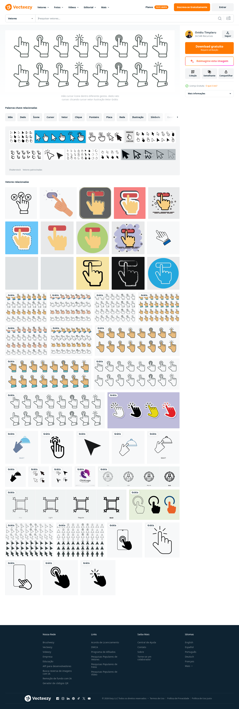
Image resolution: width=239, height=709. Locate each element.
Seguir (228, 36)
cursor (50, 117)
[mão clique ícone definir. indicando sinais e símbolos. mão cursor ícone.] (154, 504)
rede (122, 117)
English (189, 642)
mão (10, 117)
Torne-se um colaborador (144, 658)
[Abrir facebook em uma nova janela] (57, 698)
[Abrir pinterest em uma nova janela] (73, 698)
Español (189, 647)
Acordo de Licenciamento (105, 642)
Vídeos (72, 7)
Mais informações (196, 93)
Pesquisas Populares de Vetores (104, 658)
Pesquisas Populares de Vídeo (104, 673)
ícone (36, 117)
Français (189, 661)
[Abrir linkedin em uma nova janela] (68, 698)
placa (109, 117)
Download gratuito (209, 48)
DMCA (94, 647)
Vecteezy (47, 647)
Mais (103, 7)
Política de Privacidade (178, 698)
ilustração (138, 117)
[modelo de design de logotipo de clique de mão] (85, 476)
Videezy (47, 651)
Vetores (41, 7)
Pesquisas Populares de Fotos (104, 666)
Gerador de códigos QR (55, 683)
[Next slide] (174, 117)
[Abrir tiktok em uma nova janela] (78, 698)
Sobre (140, 651)
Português (190, 651)
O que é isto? (211, 85)
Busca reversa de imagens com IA (57, 672)
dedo (23, 117)
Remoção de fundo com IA (57, 678)
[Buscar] (220, 18)
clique (78, 117)
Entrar (222, 7)
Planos (149, 7)
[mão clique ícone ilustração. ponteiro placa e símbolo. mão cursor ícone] (143, 410)
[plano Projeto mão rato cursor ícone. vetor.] (163, 237)
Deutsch (189, 656)
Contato (141, 647)
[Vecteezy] (18, 7)
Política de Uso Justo (202, 698)
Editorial (88, 7)
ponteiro (94, 117)
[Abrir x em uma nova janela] (84, 698)
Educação (48, 661)
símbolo (155, 117)
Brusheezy (48, 642)
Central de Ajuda (146, 642)
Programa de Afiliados (103, 651)
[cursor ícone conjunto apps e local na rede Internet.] (92, 447)
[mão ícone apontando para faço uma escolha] (21, 203)
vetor (64, 117)
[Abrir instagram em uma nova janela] (63, 698)
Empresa (47, 656)
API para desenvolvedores (57, 666)
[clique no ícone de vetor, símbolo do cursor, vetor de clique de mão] (38, 476)
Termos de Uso (157, 698)
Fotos (57, 7)
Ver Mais (148, 154)
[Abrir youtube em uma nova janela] (89, 698)
